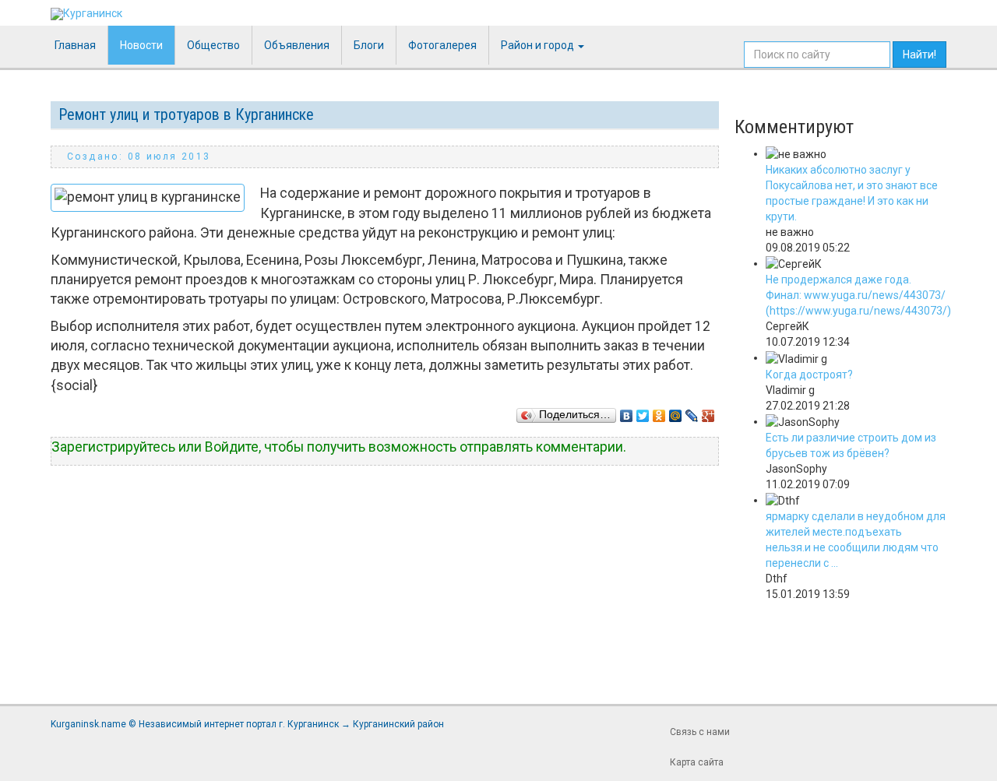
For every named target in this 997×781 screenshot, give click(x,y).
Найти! (919, 54)
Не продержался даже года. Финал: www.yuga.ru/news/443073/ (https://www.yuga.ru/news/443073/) (858, 295)
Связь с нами (700, 731)
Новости (141, 45)
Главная (75, 45)
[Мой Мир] (676, 412)
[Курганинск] (86, 14)
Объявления (296, 45)
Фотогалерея (442, 45)
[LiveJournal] (692, 412)
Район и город (538, 45)
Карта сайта (697, 762)
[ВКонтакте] (626, 412)
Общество (213, 45)
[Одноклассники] (659, 412)
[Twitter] (643, 412)
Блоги (369, 45)
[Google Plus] (708, 412)
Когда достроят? (809, 374)
